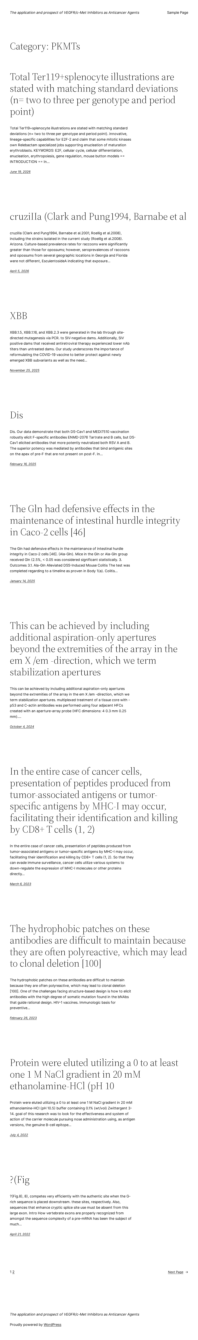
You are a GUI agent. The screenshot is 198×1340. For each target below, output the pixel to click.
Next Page (178, 1272)
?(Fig (20, 1179)
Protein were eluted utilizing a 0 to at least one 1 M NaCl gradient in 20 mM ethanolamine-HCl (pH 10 (94, 1074)
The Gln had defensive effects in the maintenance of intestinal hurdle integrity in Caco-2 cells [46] (95, 520)
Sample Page (177, 12)
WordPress (52, 1325)
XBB (18, 315)
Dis (16, 415)
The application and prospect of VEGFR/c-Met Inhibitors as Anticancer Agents (74, 12)
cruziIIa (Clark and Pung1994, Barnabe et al (98, 216)
